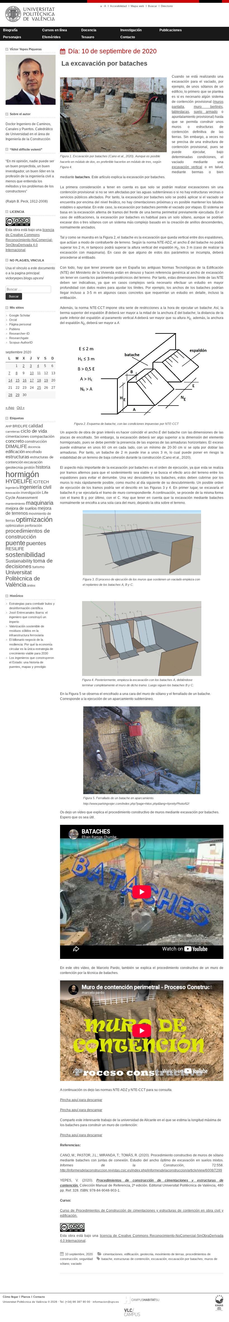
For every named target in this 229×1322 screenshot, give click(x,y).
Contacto (127, 37)
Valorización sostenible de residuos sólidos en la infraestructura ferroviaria (26, 631)
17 (32, 380)
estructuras (17, 456)
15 (18, 380)
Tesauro (87, 37)
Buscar (152, 6)
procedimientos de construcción (28, 534)
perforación (33, 526)
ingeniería (12, 487)
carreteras (13, 431)
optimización (34, 519)
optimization (15, 526)
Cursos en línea (54, 30)
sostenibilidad (25, 554)
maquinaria (39, 503)
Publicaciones (170, 30)
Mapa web (137, 6)
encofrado (34, 452)
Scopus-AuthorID (21, 342)
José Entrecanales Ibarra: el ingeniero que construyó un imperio (28, 617)
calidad (35, 425)
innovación (13, 492)
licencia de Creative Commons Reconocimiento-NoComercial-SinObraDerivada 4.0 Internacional (30, 240)
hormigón (22, 474)
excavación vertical (187, 167)
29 (18, 395)
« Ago (10, 408)
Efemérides (51, 37)
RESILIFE (15, 548)
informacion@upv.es (106, 1301)
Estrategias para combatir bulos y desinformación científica (32, 606)
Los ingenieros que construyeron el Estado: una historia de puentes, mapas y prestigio (31, 662)
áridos (31, 585)
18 (39, 380)
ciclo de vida (34, 431)
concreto (15, 441)
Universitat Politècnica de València (23, 578)
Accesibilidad (118, 6)
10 (32, 373)
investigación (31, 493)
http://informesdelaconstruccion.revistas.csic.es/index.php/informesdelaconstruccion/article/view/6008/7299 (141, 1170)
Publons (14, 329)
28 (10, 395)
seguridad (86, 1259)
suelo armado (206, 112)
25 (39, 388)
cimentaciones (113, 1254)
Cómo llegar (10, 1296)
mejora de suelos (21, 508)
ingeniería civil (35, 487)
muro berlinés (208, 107)
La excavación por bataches (104, 63)
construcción (36, 441)
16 (25, 380)
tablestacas (180, 112)
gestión (29, 467)
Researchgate (18, 338)
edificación (131, 1254)
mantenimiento (15, 503)
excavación (159, 1259)
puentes (36, 543)
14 (10, 380)
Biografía (10, 30)
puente (15, 543)
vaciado (76, 1263)
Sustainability (19, 561)
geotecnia (146, 1254)
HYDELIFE (19, 481)
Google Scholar (19, 315)
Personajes (12, 37)
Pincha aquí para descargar (81, 1100)
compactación (42, 436)
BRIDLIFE (20, 426)
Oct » (21, 408)
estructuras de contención (131, 1259)
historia (43, 467)
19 (46, 380)
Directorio (167, 6)
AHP (9, 426)
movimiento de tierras (169, 1254)
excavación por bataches (185, 1259)
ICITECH (41, 482)
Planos (25, 1296)
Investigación (131, 30)
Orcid (13, 319)
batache (106, 1259)
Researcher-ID (19, 333)
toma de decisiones (29, 563)
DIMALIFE (16, 446)
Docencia (88, 30)
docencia (34, 447)
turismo (38, 567)
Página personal (20, 324)
